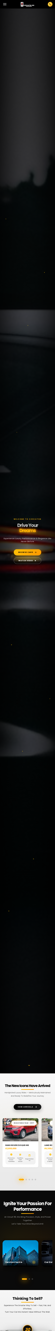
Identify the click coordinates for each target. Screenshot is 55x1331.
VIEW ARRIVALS (25, 1107)
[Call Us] (50, 4)
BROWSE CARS (25, 552)
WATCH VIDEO (25, 560)
